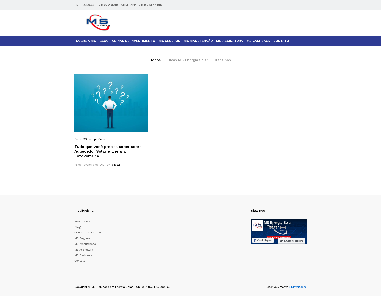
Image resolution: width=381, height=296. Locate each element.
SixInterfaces (298, 286)
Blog (104, 40)
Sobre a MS (86, 40)
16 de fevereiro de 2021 (90, 164)
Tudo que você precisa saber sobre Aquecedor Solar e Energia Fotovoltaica (108, 151)
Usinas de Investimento (133, 40)
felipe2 (115, 164)
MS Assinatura (229, 40)
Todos (155, 60)
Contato (281, 40)
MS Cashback (258, 40)
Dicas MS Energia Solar (187, 60)
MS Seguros (169, 40)
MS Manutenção (198, 40)
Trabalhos (222, 60)
